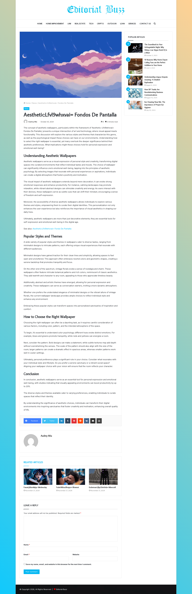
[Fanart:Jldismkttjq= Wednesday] (38, 477)
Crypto (100, 23)
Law (69, 23)
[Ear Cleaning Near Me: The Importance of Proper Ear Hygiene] (135, 105)
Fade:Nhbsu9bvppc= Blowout (67, 487)
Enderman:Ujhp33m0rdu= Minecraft (102, 487)
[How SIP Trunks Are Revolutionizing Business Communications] (135, 93)
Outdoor (112, 23)
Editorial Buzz (61, 589)
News (34, 103)
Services (132, 23)
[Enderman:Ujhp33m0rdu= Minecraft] (103, 477)
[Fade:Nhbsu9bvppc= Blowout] (70, 477)
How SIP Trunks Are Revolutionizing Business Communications (153, 92)
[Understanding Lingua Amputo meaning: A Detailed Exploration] (135, 80)
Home (39, 23)
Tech (91, 23)
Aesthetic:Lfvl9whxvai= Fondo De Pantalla (52, 228)
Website (75, 554)
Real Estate (80, 23)
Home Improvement (55, 23)
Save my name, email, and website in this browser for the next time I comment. (59, 564)
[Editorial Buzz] (96, 9)
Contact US (145, 23)
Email (27, 554)
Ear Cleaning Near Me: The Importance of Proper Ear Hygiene (154, 105)
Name (27, 545)
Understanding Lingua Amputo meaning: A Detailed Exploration (156, 80)
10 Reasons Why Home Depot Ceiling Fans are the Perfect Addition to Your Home (155, 62)
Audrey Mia (32, 122)
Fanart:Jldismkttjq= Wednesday (35, 487)
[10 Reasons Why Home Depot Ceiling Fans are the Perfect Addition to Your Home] (135, 66)
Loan (122, 23)
